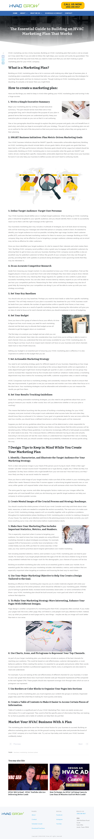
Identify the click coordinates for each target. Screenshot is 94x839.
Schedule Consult (37, 824)
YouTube (59, 824)
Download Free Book (38, 828)
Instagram (59, 819)
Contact (34, 819)
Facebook (59, 815)
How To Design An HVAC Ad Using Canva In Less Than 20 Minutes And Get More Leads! (69, 780)
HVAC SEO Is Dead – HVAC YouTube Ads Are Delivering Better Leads (28, 780)
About (33, 815)
